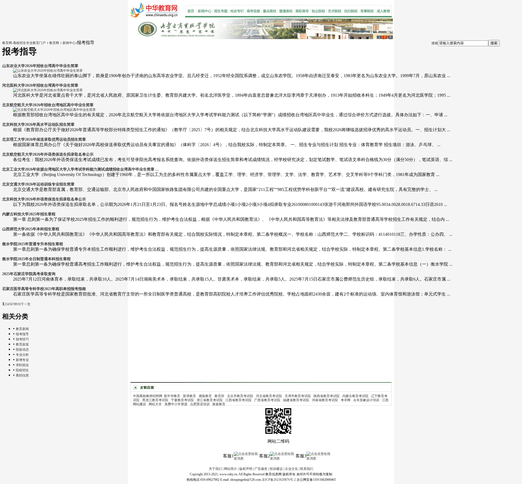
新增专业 (22, 360)
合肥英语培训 (200, 404)
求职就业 (22, 365)
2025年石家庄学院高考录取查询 (28, 274)
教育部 (219, 396)
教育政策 (22, 344)
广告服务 (261, 469)
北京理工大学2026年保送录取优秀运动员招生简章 (44, 139)
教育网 (54, 43)
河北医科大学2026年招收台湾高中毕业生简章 (40, 85)
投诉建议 (276, 469)
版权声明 (245, 469)
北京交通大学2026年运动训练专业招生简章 (38, 184)
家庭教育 (218, 404)
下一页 (25, 304)
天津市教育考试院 (298, 396)
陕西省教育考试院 (326, 396)
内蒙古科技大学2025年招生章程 (28, 214)
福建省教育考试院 (296, 400)
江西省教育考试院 (238, 400)
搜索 (434, 43)
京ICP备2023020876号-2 (279, 480)
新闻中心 (69, 43)
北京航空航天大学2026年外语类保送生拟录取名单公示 (48, 154)
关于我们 (215, 469)
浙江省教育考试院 (210, 400)
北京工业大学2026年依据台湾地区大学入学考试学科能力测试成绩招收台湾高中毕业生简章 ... (80, 169)
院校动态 (22, 349)
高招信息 (22, 375)
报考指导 (22, 334)
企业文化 (291, 469)
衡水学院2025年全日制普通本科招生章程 (36, 259)
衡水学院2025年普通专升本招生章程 (32, 244)
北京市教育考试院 (240, 396)
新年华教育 (172, 396)
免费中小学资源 (175, 404)
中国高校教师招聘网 (147, 396)
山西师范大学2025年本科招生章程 (30, 229)
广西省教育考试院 (267, 400)
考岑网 (345, 400)
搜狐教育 (205, 396)
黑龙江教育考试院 (155, 400)
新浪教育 (189, 396)
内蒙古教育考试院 (355, 396)
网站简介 (230, 469)
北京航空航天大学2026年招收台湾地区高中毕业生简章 (48, 105)
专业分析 (22, 355)
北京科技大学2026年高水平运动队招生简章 (38, 124)
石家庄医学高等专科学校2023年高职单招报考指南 (44, 289)
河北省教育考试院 (269, 396)
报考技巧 (22, 339)
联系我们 (306, 469)
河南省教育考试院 (325, 400)
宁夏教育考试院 (182, 400)
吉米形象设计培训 (366, 400)
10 (19, 304)
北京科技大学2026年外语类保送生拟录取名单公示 (44, 199)
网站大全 (155, 404)
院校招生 (22, 370)
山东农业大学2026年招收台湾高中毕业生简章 (40, 66)
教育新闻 (22, 329)
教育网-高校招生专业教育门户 (24, 43)
